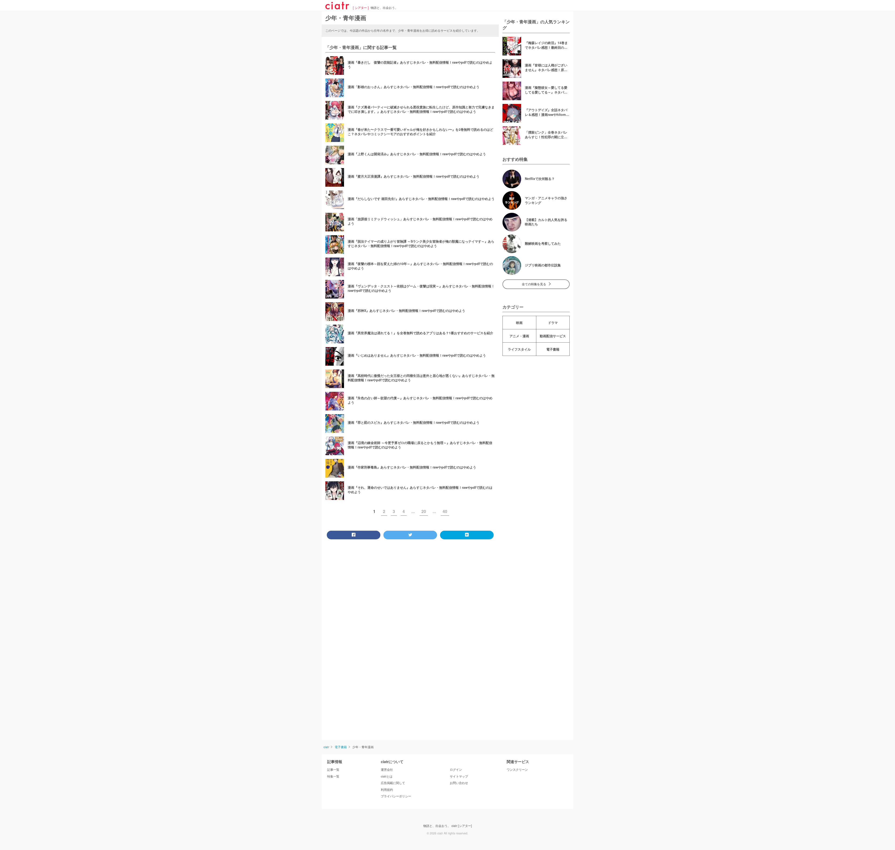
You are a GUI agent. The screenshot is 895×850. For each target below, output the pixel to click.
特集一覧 (333, 776)
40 (445, 511)
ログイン (456, 769)
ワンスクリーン (517, 769)
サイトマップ (459, 776)
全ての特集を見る (534, 284)
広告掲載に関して (393, 783)
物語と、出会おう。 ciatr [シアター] (447, 826)
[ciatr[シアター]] (337, 7)
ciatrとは (386, 776)
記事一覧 (333, 769)
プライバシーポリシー (396, 796)
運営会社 (387, 769)
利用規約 (387, 790)
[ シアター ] (361, 7)
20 (423, 511)
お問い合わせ (459, 783)
